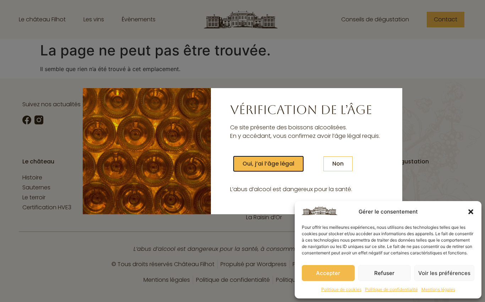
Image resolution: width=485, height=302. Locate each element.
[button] (470, 211)
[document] (242, 151)
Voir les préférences (444, 273)
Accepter (328, 273)
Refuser (384, 273)
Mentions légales (438, 289)
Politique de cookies (341, 289)
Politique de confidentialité (391, 289)
